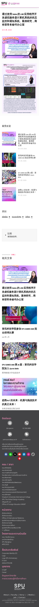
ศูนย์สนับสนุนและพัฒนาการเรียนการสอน (14, 520)
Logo (4, 556)
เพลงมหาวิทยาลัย (7, 563)
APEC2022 (5, 544)
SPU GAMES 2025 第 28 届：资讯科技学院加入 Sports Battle (27, 175)
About (6, 595)
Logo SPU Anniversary (9, 558)
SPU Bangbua (6, 542)
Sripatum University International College (16, 497)
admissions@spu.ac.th (10, 440)
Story (22, 595)
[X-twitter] (15, 454)
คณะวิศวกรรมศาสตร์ (8, 487)
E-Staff (4, 570)
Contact (21, 597)
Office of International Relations (13, 518)
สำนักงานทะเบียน (7, 516)
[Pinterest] (19, 458)
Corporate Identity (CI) (9, 553)
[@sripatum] (10, 423)
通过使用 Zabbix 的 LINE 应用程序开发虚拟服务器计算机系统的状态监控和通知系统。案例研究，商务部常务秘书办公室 (27, 140)
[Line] (10, 454)
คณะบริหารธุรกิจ (7, 480)
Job (15, 597)
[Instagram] (28, 454)
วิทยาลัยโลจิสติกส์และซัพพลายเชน (12, 482)
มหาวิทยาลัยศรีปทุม (8, 539)
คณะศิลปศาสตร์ (6, 477)
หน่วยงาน (7, 510)
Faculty (14, 595)
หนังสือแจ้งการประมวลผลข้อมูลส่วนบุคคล (14, 446)
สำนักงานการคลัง (7, 523)
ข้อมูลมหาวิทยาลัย (9, 575)
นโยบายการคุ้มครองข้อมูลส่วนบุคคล (12, 444)
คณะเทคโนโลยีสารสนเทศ (9, 490)
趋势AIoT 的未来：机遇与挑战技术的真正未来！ (27, 191)
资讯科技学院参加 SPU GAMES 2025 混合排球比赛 (27, 157)
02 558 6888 (27, 428)
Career (4, 572)
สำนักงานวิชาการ (7, 513)
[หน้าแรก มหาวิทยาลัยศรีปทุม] (19, 587)
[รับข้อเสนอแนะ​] (26, 434)
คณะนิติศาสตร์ (6, 494)
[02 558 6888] (26, 423)
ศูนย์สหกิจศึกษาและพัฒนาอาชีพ (11, 528)
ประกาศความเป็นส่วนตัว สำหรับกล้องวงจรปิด (15, 449)
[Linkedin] (24, 454)
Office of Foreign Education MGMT (14, 504)
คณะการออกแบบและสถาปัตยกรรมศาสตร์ (14, 492)
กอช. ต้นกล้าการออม (8, 537)
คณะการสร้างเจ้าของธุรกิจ (9, 473)
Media (31, 595)
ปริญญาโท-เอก (6, 502)
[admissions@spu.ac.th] (10, 434)
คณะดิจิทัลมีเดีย (6, 468)
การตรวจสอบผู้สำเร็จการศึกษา (14, 578)
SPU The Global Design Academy (13, 499)
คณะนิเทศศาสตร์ (7, 470)
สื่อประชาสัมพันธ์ (10, 550)
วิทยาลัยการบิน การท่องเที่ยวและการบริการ (14, 475)
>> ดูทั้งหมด (6, 530)
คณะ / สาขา (8, 464)
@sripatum (9, 428)
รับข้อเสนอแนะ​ (26, 440)
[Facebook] (6, 454)
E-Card (4, 560)
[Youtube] (19, 454)
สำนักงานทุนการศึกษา (8, 525)
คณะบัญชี (5, 485)
